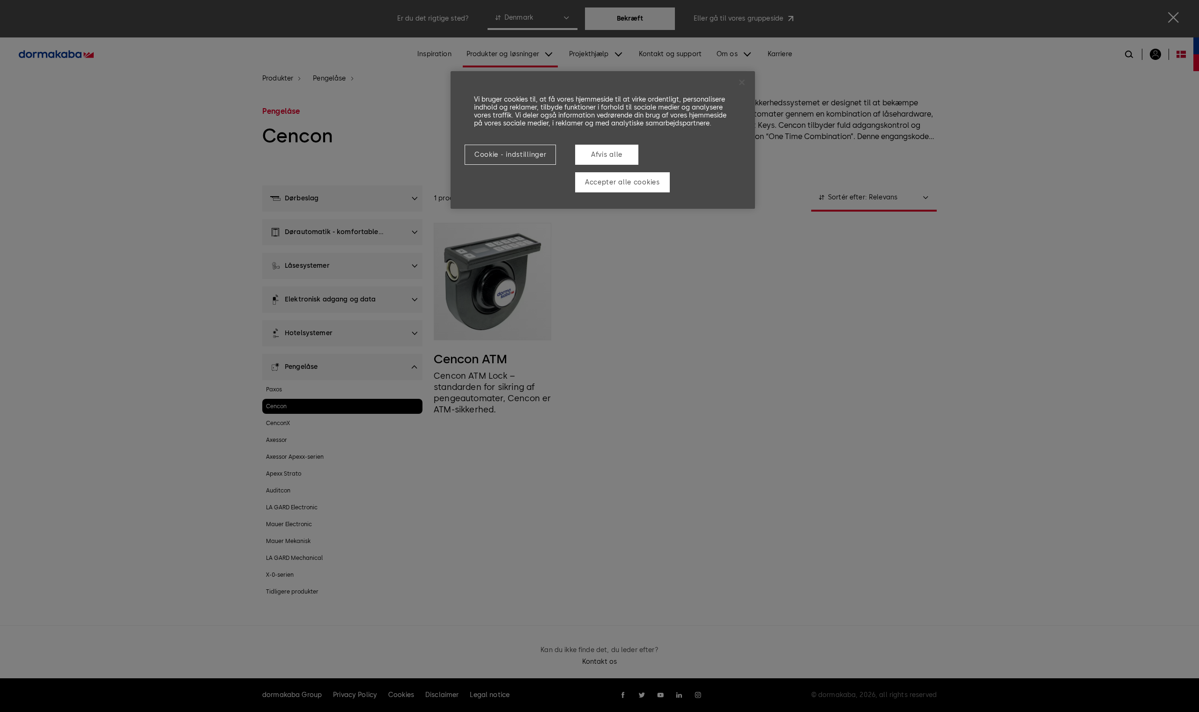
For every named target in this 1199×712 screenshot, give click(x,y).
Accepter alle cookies (622, 182)
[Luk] (742, 82)
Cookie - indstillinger (510, 155)
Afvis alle (606, 155)
